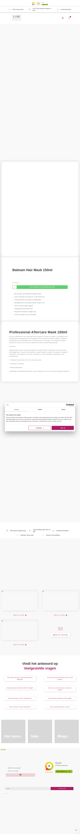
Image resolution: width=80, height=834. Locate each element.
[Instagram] (6, 793)
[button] (62, 18)
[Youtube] (8, 793)
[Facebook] (5, 793)
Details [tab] (40, 409)
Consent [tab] (16, 409)
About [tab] (63, 409)
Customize (39, 427)
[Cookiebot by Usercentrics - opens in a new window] (67, 405)
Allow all (62, 427)
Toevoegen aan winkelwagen (42, 287)
